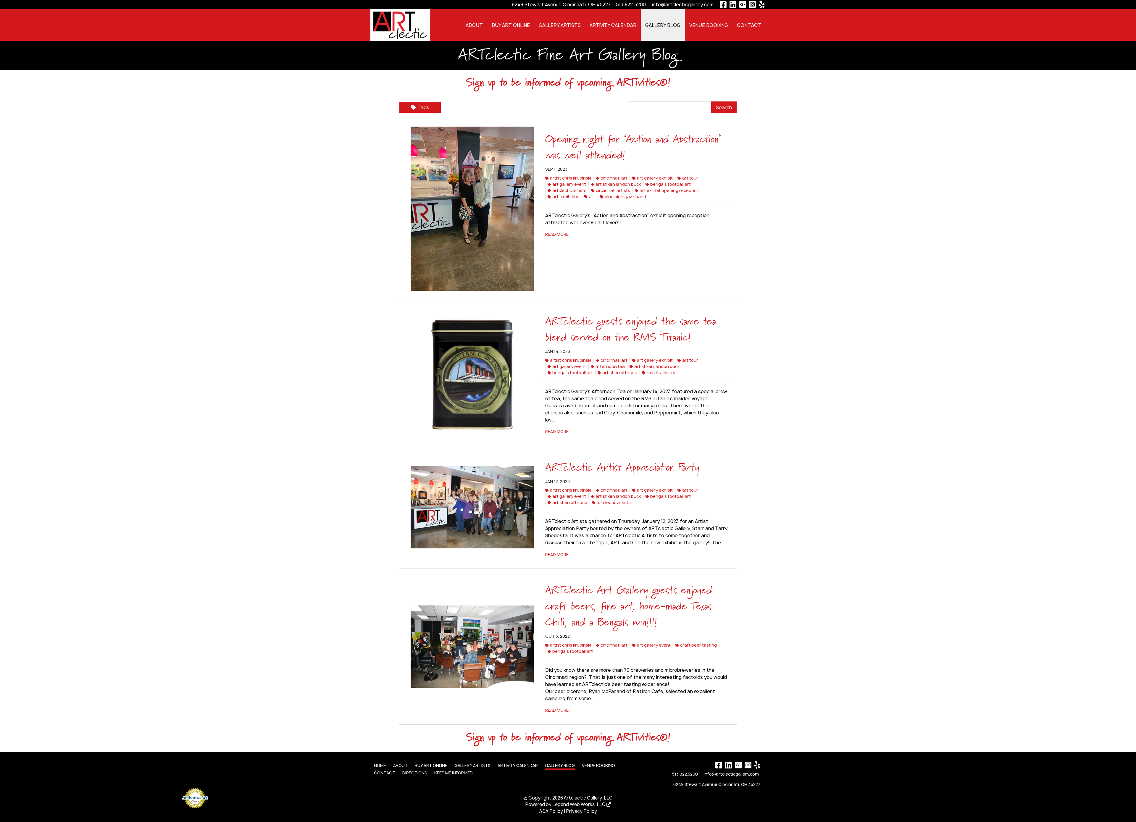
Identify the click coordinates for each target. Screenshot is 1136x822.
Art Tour (690, 178)
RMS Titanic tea (662, 372)
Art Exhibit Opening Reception (669, 190)
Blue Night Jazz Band (625, 196)
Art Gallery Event (569, 184)
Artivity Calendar (613, 25)
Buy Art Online (511, 25)
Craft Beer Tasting (698, 645)
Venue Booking (708, 25)
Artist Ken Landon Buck (618, 184)
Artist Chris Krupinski (570, 178)
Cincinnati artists (613, 190)
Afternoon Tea (610, 366)
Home (380, 765)
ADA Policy (551, 811)
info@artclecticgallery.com (683, 4)
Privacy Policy (581, 811)
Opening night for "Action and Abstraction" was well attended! (633, 147)
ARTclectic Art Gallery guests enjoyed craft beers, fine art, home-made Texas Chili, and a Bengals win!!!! (628, 606)
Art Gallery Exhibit (655, 178)
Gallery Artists (560, 25)
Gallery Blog (662, 25)
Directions (414, 773)
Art (592, 196)
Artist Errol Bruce (619, 372)
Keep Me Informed (453, 773)
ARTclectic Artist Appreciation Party (622, 468)
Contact (749, 25)
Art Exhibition (566, 196)
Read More (557, 234)
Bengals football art (670, 184)
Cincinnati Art (614, 178)
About (474, 25)
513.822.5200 (631, 4)
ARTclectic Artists (569, 190)
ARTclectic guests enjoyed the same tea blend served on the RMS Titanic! (630, 329)
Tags (423, 107)
